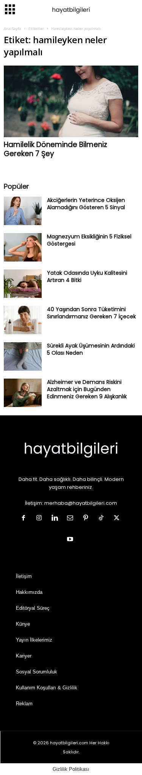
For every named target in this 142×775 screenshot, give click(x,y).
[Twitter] (118, 518)
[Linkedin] (56, 518)
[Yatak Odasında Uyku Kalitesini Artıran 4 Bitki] (23, 283)
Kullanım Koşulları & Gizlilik (46, 687)
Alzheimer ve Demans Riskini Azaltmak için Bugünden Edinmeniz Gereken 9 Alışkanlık (87, 389)
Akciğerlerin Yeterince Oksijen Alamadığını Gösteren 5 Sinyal (86, 203)
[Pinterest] (87, 518)
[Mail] (72, 518)
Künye (23, 624)
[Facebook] (25, 518)
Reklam (24, 703)
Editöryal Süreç (33, 608)
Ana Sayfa (12, 28)
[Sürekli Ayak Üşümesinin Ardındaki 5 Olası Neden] (23, 356)
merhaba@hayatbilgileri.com (80, 503)
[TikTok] (103, 518)
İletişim (24, 576)
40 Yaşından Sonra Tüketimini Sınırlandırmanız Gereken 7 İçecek (91, 312)
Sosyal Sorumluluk (36, 672)
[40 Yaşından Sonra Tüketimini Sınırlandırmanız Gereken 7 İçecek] (23, 320)
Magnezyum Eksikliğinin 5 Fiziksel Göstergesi (89, 240)
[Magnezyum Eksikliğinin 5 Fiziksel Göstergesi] (23, 247)
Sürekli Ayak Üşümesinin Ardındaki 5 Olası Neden (91, 349)
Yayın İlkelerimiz (34, 640)
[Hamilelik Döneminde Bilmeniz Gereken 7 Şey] (71, 101)
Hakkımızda (29, 592)
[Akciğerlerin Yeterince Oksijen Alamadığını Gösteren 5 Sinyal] (23, 211)
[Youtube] (71, 540)
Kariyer (23, 656)
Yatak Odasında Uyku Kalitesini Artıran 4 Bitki (87, 276)
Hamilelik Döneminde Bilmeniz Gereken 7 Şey (55, 149)
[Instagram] (40, 518)
